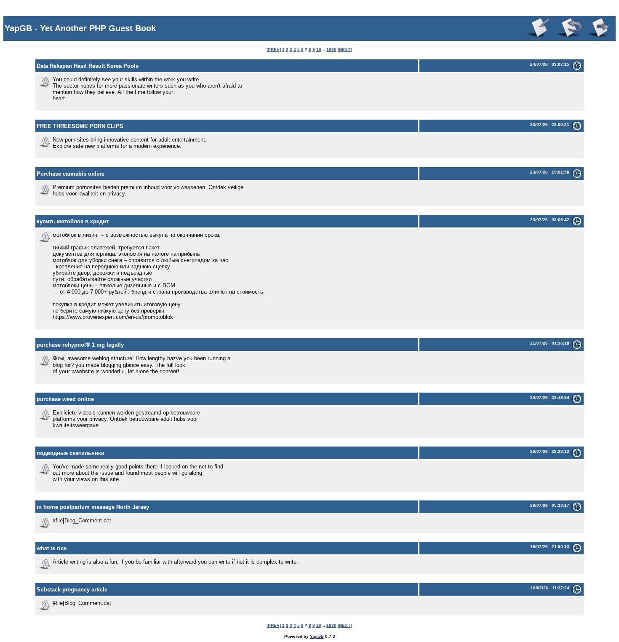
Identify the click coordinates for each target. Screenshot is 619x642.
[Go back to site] (599, 36)
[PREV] (274, 49)
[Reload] (567, 36)
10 (318, 49)
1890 (331, 49)
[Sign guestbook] (537, 36)
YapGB (317, 636)
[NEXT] (345, 49)
